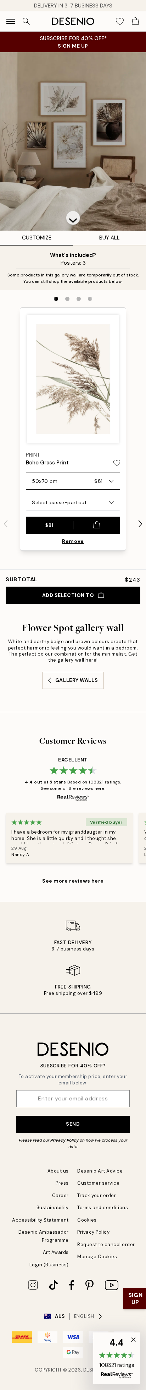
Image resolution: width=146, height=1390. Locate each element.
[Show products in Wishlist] (120, 21)
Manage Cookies (97, 1257)
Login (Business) (49, 1265)
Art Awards (56, 1252)
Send (73, 1124)
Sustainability (52, 1208)
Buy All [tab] (109, 237)
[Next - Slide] (140, 524)
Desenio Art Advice (100, 1171)
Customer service (98, 1183)
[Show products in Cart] (135, 21)
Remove (73, 541)
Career (60, 1195)
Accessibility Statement (40, 1220)
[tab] (56, 299)
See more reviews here (73, 881)
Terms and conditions (102, 1208)
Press (62, 1183)
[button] (73, 218)
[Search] (26, 21)
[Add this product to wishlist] (116, 463)
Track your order (96, 1195)
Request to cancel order (106, 1244)
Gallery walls (76, 680)
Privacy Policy (64, 1140)
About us (58, 1171)
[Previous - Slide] (5, 524)
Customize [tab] (36, 237)
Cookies (87, 1220)
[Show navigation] (10, 21)
